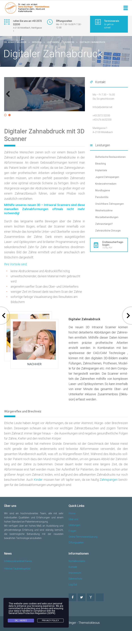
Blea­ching (100, 163)
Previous (9, 97)
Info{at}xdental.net (102, 107)
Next (80, 97)
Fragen (72, 531)
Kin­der (38, 479)
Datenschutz (75, 578)
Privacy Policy (50, 620)
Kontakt (73, 567)
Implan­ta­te (101, 170)
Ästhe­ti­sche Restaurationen (110, 157)
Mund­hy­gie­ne (102, 190)
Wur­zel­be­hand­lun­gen (106, 217)
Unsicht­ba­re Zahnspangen (109, 203)
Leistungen (74, 525)
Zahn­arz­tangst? (104, 224)
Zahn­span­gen (109, 479)
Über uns (73, 519)
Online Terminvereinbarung (83, 536)
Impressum (75, 572)
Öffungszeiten (76, 542)
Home (72, 513)
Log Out (73, 584)
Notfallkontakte (77, 561)
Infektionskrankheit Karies (18, 561)
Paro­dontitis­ (101, 197)
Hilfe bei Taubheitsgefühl (17, 568)
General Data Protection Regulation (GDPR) (32, 613)
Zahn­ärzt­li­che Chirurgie (108, 230)
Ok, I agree (21, 620)
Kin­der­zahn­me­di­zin (105, 183)
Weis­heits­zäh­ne (104, 210)
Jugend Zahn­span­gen (107, 177)
